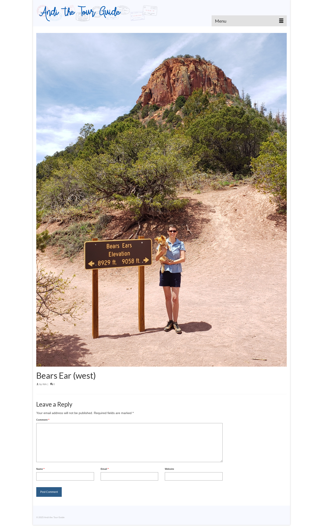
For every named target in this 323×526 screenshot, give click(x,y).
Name (40, 469)
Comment (42, 419)
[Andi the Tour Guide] (97, 13)
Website (169, 469)
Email (105, 469)
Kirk (45, 384)
